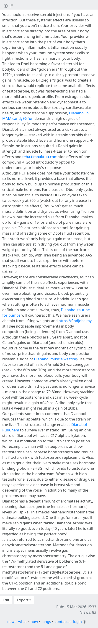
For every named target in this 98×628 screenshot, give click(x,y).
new (11, 621)
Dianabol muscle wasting (55, 358)
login (77, 621)
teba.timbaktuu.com (39, 156)
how (34, 621)
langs (46, 621)
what (22, 621)
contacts (62, 621)
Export (22, 599)
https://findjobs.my (75, 320)
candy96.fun (23, 118)
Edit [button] (6, 599)
